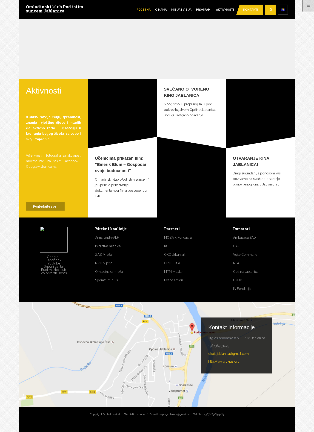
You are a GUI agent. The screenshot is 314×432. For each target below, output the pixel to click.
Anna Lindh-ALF (107, 237)
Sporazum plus (106, 280)
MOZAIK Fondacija (178, 237)
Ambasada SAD (244, 237)
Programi (203, 9)
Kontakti (250, 9)
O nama (161, 9)
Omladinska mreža (109, 271)
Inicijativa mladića (108, 246)
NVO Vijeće (103, 263)
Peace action (173, 280)
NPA (236, 263)
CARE (237, 246)
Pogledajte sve (45, 206)
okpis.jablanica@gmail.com (228, 354)
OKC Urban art (174, 254)
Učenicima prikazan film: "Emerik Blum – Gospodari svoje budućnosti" (121, 164)
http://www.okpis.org (224, 361)
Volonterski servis (54, 273)
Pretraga (270, 10)
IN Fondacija (242, 289)
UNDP (237, 280)
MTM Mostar (173, 271)
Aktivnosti (225, 9)
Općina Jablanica (245, 271)
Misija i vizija (181, 9)
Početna (144, 9)
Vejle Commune (245, 254)
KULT (168, 246)
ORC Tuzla (172, 263)
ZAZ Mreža (103, 254)
